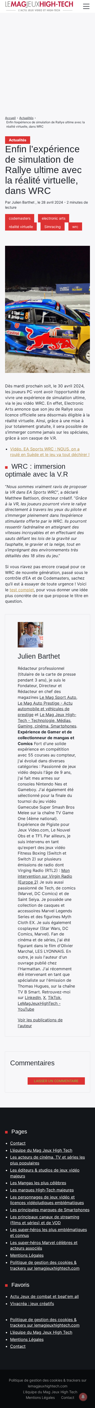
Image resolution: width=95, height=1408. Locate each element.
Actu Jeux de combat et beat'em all (44, 1296)
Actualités (17, 140)
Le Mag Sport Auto (58, 697)
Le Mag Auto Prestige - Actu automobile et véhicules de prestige (45, 709)
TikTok (54, 997)
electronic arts (53, 218)
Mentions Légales (27, 1255)
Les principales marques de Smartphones (49, 1209)
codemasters (19, 218)
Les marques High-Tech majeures (42, 1189)
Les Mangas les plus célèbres (38, 1182)
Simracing (52, 226)
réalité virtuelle (21, 226)
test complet (22, 589)
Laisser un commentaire (56, 1081)
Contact (18, 1143)
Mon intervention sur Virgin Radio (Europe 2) (45, 876)
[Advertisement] (47, 47)
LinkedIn (33, 997)
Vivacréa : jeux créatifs (32, 1303)
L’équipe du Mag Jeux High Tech (41, 1150)
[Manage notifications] (83, 1397)
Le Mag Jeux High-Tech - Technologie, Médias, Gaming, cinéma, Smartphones (47, 720)
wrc (75, 226)
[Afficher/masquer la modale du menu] (86, 6)
